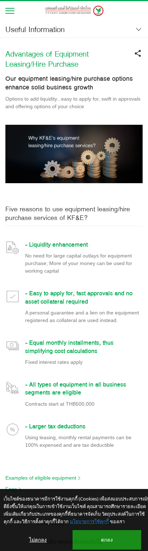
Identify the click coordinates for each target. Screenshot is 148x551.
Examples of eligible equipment (40, 478)
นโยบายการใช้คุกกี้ (89, 521)
